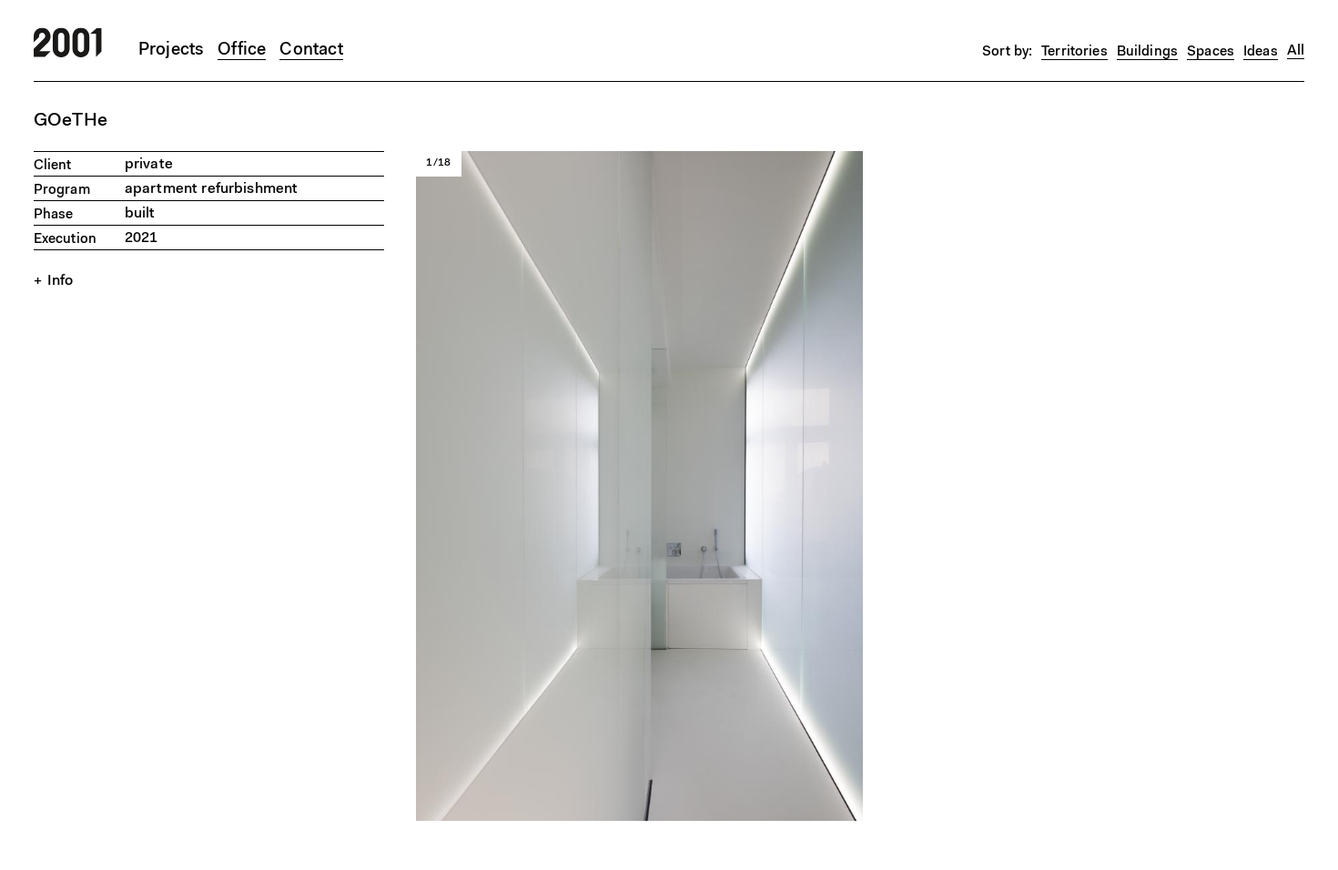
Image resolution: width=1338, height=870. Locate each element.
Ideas (1260, 52)
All (1295, 51)
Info (60, 281)
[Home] (68, 53)
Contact (310, 50)
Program (62, 190)
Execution (65, 240)
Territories (1074, 52)
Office (242, 50)
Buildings (1147, 52)
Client (53, 166)
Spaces (1210, 52)
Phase (54, 215)
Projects (171, 50)
